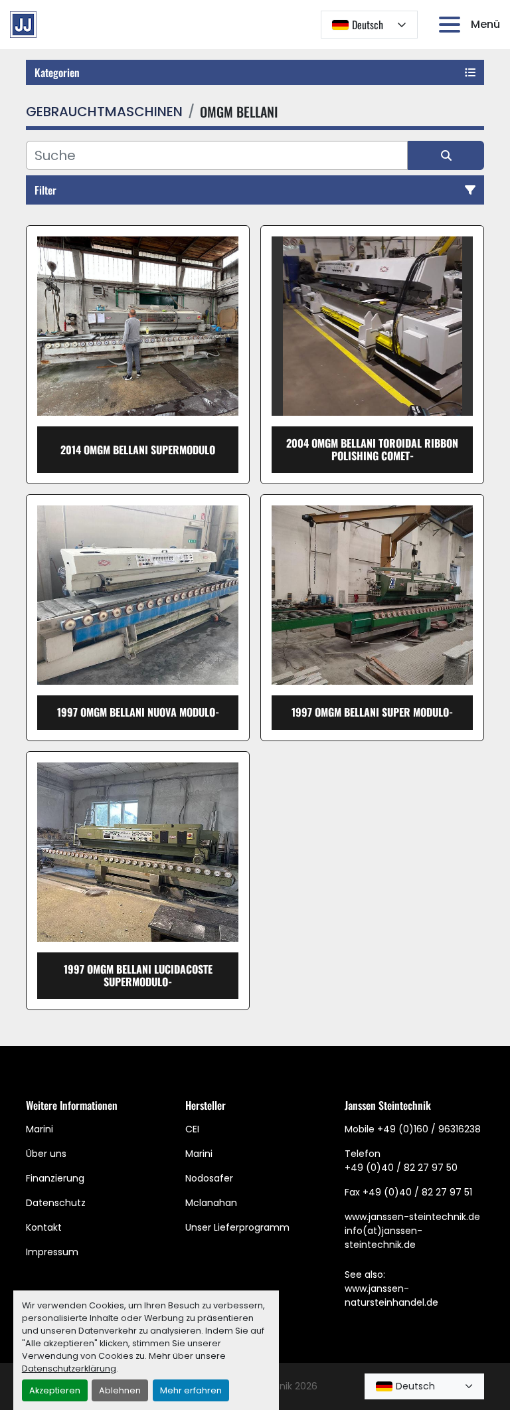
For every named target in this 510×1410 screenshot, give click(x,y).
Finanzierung (55, 1178)
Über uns (46, 1153)
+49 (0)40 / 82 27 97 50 (401, 1167)
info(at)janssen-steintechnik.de (383, 1237)
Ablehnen (120, 1390)
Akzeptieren (54, 1390)
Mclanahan (211, 1202)
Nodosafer (209, 1178)
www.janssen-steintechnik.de (412, 1216)
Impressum (52, 1252)
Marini (39, 1129)
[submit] (446, 155)
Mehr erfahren (191, 1390)
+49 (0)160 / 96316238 (429, 1129)
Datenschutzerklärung (69, 1368)
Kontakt (44, 1227)
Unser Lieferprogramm (237, 1227)
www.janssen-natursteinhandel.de (391, 1295)
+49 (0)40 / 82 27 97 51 (417, 1192)
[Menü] (452, 25)
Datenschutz (56, 1202)
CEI (192, 1129)
